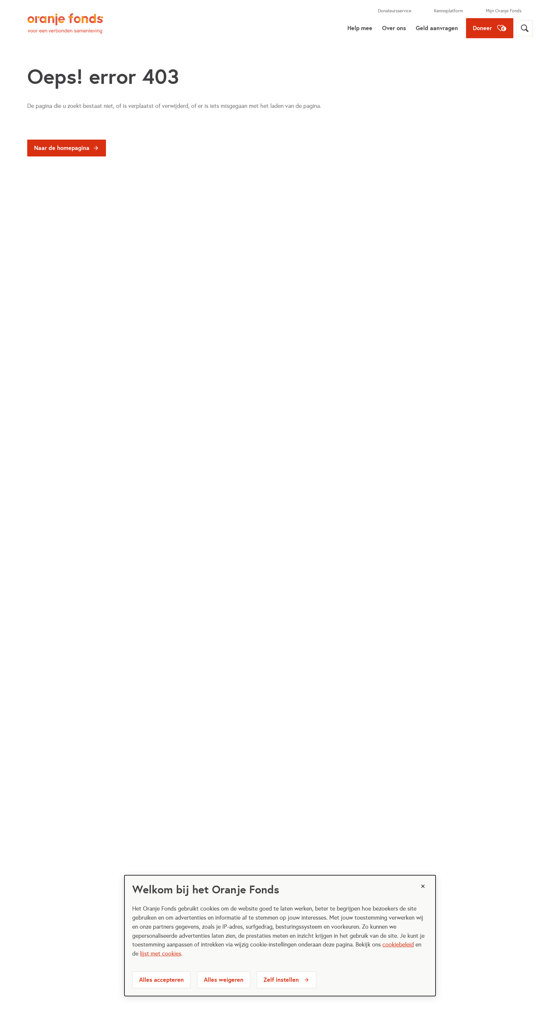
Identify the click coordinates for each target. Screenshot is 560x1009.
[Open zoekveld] (525, 28)
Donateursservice (394, 11)
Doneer (482, 28)
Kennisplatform (448, 11)
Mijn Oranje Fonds (503, 11)
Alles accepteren (161, 979)
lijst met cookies (160, 953)
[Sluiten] (423, 886)
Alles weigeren (223, 979)
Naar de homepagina (61, 148)
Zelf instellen (281, 979)
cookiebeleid (398, 944)
